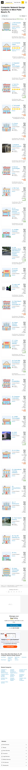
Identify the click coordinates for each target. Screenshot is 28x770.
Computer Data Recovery (4, 679)
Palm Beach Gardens (10, 658)
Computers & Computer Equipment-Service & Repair (4, 671)
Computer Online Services (4, 682)
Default (23, 15)
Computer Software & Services (12, 675)
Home (2, 585)
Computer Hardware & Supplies (12, 679)
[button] (26, 2)
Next (21, 592)
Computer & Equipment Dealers (21, 675)
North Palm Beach (17, 658)
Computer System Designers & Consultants (23, 670)
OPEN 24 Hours (19, 19)
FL (5, 585)
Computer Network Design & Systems (19, 26)
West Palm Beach (10, 585)
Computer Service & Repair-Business (4, 675)
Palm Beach (3, 659)
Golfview (16, 659)
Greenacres (24, 657)
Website (13, 27)
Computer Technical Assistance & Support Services (13, 671)
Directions (18, 27)
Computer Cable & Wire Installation (22, 679)
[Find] (22, 2)
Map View (5, 15)
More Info (14, 28)
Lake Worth (3, 657)
